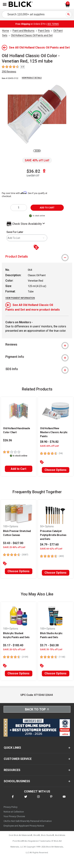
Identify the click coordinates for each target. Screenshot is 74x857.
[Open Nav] (4, 4)
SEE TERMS (53, 24)
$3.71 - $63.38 (49, 645)
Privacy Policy (10, 807)
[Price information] (37, 247)
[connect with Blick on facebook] (12, 799)
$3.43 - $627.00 (13, 543)
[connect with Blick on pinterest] (51, 799)
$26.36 (7, 440)
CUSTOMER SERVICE (18, 759)
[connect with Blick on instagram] (38, 799)
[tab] (37, 256)
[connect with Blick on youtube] (64, 799)
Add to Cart (18, 469)
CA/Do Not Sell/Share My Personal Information (28, 821)
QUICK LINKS (12, 747)
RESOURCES (12, 770)
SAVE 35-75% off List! (51, 649)
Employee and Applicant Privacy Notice (24, 825)
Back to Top (35, 709)
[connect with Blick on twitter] (25, 799)
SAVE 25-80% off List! (14, 547)
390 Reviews (9, 71)
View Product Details (32, 78)
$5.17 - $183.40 (13, 645)
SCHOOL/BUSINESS (17, 781)
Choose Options (55, 470)
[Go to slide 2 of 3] (37, 150)
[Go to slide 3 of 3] (39, 150)
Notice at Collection (14, 811)
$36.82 (33, 171)
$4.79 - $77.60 (49, 544)
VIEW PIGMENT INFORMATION (20, 298)
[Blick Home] (21, 4)
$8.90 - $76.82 (49, 441)
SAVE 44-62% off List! (51, 548)
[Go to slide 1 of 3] (34, 150)
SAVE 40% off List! (37, 160)
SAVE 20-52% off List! (14, 649)
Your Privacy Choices (14, 816)
